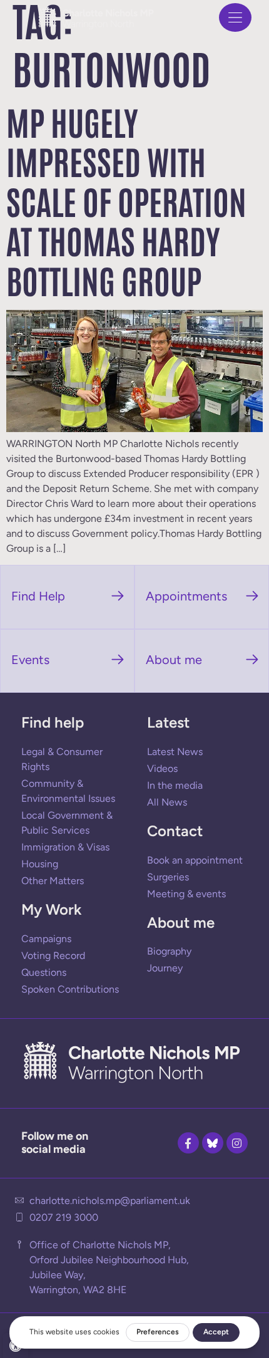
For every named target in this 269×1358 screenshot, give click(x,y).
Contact (175, 831)
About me (181, 922)
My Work (51, 909)
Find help (52, 722)
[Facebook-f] (188, 1142)
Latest (168, 722)
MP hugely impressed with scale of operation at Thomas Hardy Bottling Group (126, 200)
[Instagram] (237, 1142)
